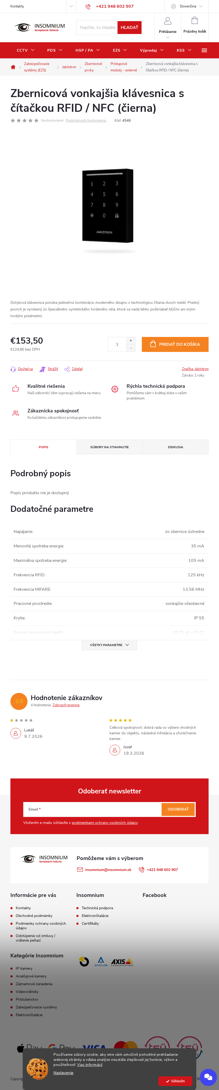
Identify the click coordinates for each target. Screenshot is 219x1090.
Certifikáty (90, 924)
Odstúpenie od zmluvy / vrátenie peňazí (35, 938)
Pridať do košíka (179, 344)
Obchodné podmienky (34, 915)
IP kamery (24, 968)
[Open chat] (208, 1077)
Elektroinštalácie (95, 916)
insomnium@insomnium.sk (108, 869)
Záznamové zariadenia (34, 984)
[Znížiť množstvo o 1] (130, 348)
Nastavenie (63, 1073)
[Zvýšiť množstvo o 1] (130, 340)
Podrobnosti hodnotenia (86, 120)
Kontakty (17, 6)
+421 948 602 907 (162, 869)
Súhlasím (178, 1081)
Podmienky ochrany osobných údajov (41, 926)
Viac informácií (90, 1064)
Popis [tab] (43, 447)
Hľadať (129, 27)
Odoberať (178, 809)
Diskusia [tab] (175, 447)
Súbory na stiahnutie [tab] (109, 447)
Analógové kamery (31, 976)
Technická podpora (97, 908)
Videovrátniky (27, 992)
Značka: (195, 369)
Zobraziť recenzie (66, 705)
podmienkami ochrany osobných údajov (105, 822)
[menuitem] (25, 50)
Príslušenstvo (27, 999)
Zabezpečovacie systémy (36, 1007)
